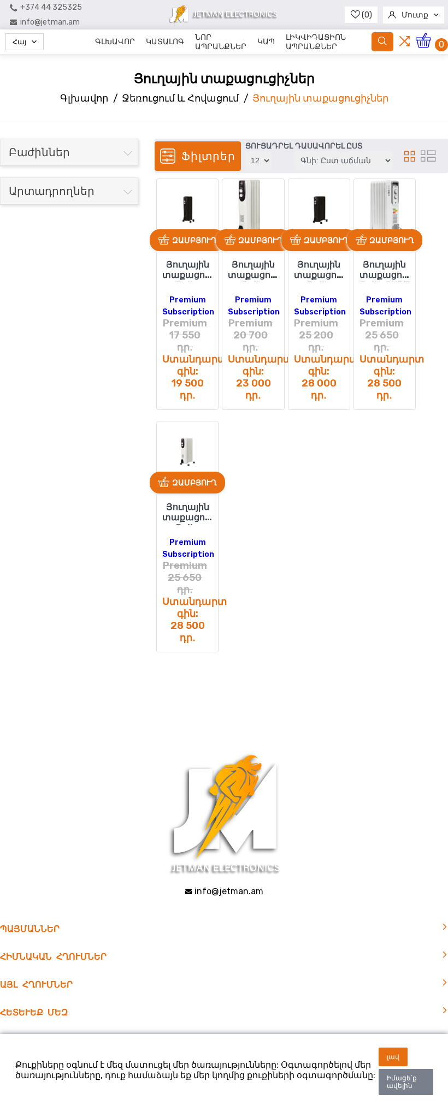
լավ (393, 1057)
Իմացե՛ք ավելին (402, 1082)
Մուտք (415, 15)
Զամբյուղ (194, 240)
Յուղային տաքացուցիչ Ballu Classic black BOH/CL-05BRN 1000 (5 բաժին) (187, 270)
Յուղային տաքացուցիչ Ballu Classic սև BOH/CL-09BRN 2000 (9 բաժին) (319, 270)
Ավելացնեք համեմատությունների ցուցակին (169, 209)
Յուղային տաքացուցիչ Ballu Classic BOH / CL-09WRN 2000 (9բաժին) (187, 513)
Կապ (266, 41)
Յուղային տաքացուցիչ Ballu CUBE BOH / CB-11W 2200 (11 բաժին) (384, 270)
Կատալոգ (165, 41)
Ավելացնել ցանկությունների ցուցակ (168, 191)
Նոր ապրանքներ (220, 42)
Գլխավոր (115, 41)
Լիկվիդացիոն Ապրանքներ (316, 42)
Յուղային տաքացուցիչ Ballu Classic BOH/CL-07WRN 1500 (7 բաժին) (253, 270)
